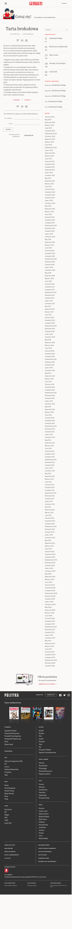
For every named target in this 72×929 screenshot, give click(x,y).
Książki (41, 730)
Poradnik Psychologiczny (12, 736)
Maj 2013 (48, 440)
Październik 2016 (51, 326)
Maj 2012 (48, 474)
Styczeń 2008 (50, 618)
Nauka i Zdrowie (43, 759)
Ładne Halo (14, 885)
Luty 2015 (48, 382)
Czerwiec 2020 (50, 203)
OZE (5, 817)
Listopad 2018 (50, 256)
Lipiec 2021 (49, 173)
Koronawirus (8, 751)
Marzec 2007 (49, 646)
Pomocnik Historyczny (11, 733)
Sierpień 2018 (49, 265)
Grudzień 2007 (50, 621)
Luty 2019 (48, 248)
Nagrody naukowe (44, 774)
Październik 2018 (51, 259)
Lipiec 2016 (49, 334)
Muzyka (41, 733)
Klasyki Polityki (44, 816)
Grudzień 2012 (50, 454)
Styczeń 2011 (49, 518)
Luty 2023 (48, 145)
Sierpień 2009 (50, 565)
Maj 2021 (48, 178)
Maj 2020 (48, 206)
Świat (6, 781)
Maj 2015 (48, 373)
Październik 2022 (51, 148)
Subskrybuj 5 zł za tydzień (46, 684)
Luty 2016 (48, 348)
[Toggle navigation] (5, 3)
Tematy (41, 833)
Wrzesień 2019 (50, 228)
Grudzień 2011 (50, 487)
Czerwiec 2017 (50, 304)
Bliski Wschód (9, 793)
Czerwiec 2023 (50, 136)
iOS (5, 874)
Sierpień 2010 (50, 532)
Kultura (41, 727)
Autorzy (41, 830)
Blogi (40, 780)
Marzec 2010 (49, 546)
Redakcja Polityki (9, 845)
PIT (5, 812)
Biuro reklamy (8, 848)
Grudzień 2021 (50, 164)
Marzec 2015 (49, 379)
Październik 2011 (50, 493)
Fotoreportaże (43, 825)
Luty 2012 (48, 482)
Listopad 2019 (50, 223)
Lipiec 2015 (49, 368)
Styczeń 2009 (50, 585)
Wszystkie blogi (44, 798)
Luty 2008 (48, 616)
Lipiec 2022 (49, 150)
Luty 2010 (48, 549)
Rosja (6, 796)
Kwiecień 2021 (50, 181)
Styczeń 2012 (49, 485)
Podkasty (42, 822)
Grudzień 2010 (50, 521)
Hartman (42, 787)
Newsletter (39, 694)
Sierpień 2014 (49, 398)
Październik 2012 (51, 460)
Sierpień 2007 (50, 632)
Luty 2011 (48, 515)
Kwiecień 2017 (50, 309)
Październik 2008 (51, 593)
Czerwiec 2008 (50, 604)
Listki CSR (7, 823)
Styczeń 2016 (49, 351)
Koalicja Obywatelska (11, 769)
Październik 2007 (51, 627)
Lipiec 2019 (49, 234)
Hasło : (11, 123)
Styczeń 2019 (49, 251)
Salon (6, 741)
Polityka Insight (31, 883)
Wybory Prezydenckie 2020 (13, 761)
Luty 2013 (48, 448)
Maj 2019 (48, 239)
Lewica (6, 767)
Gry (40, 747)
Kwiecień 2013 (50, 443)
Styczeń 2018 (49, 284)
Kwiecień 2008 (50, 610)
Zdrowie (41, 763)
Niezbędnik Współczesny (12, 739)
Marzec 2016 (49, 345)
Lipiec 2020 (49, 200)
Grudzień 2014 (50, 387)
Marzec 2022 (49, 156)
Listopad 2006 (50, 657)
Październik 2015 (51, 359)
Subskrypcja (51, 694)
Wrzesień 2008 (50, 596)
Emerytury (8, 809)
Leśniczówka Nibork (55, 883)
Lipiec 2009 (49, 568)
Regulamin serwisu (44, 845)
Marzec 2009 (49, 579)
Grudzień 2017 (50, 287)
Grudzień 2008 (50, 588)
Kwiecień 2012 (50, 476)
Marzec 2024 (49, 125)
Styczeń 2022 (49, 161)
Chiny (6, 799)
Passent (41, 784)
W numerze (7, 727)
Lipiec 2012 (49, 468)
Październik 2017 (51, 292)
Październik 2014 (51, 393)
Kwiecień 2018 (50, 276)
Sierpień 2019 (49, 231)
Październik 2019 (51, 226)
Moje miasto (43, 819)
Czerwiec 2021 (50, 175)
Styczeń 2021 (49, 189)
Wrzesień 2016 (50, 329)
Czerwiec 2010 (50, 538)
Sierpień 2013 (49, 432)
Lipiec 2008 (49, 602)
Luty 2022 (48, 159)
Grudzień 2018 (50, 253)
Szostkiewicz (43, 790)
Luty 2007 (48, 649)
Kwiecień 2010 (50, 543)
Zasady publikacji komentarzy (47, 848)
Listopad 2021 (50, 167)
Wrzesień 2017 (50, 295)
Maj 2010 (48, 540)
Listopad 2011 (49, 490)
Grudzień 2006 (50, 655)
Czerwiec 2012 (50, 471)
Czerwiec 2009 (50, 571)
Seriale (41, 739)
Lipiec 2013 (49, 435)
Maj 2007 (48, 641)
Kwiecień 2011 (50, 510)
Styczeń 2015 (49, 384)
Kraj (5, 757)
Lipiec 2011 (49, 501)
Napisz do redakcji (9, 851)
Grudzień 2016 (50, 320)
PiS (5, 764)
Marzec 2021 (49, 184)
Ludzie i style (43, 811)
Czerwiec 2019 (50, 237)
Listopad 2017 (50, 290)
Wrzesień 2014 (50, 396)
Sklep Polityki (43, 838)
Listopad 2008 (50, 591)
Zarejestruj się (28, 135)
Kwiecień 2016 (50, 343)
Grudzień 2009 (50, 554)
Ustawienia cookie (43, 858)
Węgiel (6, 815)
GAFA (6, 820)
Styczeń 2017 (49, 317)
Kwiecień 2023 (50, 139)
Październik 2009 (51, 560)
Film (40, 736)
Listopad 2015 (50, 357)
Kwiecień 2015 (50, 376)
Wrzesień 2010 (50, 529)
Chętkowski (43, 795)
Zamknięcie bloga (59, 85)
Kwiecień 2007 (50, 644)
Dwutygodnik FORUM (9, 883)
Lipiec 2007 (49, 635)
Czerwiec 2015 (50, 370)
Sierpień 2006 (50, 666)
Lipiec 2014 (49, 401)
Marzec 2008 (49, 613)
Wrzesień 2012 (50, 462)
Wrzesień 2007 (50, 630)
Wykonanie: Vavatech (31, 885)
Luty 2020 (48, 214)
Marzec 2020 (49, 212)
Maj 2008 (48, 607)
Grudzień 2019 (50, 220)
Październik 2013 (51, 426)
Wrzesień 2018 (50, 262)
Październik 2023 (51, 134)
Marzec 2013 (49, 446)
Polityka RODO (42, 855)
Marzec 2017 (49, 312)
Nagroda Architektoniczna (47, 752)
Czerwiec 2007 (50, 638)
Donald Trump (9, 791)
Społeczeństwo (44, 814)
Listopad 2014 (50, 390)
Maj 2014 (48, 407)
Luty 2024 (48, 128)
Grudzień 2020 (50, 192)
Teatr (40, 744)
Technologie (43, 768)
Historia (41, 808)
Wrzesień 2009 (50, 563)
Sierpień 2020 (50, 198)
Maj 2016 (48, 340)
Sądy (6, 775)
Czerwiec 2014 (50, 404)
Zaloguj (64, 3)
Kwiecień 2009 (50, 577)
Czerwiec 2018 (50, 270)
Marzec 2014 (49, 412)
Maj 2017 (48, 306)
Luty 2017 (48, 315)
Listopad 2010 (50, 524)
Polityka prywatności (44, 851)
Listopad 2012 (50, 457)
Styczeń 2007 (50, 652)
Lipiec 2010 (49, 535)
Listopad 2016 (50, 323)
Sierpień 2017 (49, 298)
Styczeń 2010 (49, 552)
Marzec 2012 (49, 479)
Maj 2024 (48, 120)
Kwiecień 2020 (50, 209)
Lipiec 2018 (49, 267)
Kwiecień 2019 (50, 242)
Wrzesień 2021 (50, 170)
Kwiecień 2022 (50, 153)
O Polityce (7, 858)
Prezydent (7, 772)
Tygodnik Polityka (10, 730)
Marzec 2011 (49, 513)
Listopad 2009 (50, 557)
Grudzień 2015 (50, 354)
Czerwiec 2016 (50, 337)
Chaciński (42, 792)
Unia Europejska (9, 788)
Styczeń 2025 (49, 117)
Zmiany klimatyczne (45, 771)
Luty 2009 (48, 582)
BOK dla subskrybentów (11, 855)
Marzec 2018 (49, 278)
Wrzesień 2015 (50, 362)
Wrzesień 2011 (50, 496)
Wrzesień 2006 (50, 663)
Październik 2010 (51, 526)
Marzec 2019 (49, 245)
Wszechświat (43, 766)
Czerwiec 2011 (50, 504)
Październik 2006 (51, 660)
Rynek (6, 805)
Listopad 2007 (50, 624)
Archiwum (42, 827)
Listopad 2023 (50, 131)
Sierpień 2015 (49, 365)
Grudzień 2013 (50, 421)
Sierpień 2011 (49, 499)
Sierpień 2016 (49, 331)
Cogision (10, 885)
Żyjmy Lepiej (8, 744)
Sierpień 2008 (50, 599)
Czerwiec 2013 (50, 437)
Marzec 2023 (49, 142)
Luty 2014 (48, 415)
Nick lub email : (8, 118)
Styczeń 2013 (49, 451)
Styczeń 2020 (50, 217)
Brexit (6, 785)
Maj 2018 (48, 273)
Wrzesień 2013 (50, 429)
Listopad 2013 (50, 423)
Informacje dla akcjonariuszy (47, 861)
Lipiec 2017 (49, 301)
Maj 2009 (48, 574)
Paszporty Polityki (45, 750)
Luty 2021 (48, 187)
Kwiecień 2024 (50, 122)
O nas (40, 835)
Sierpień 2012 (49, 465)
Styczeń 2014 (49, 418)
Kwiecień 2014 (50, 409)
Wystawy (42, 741)
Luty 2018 (48, 281)
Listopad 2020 (50, 195)
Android (9, 874)
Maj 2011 (48, 507)
